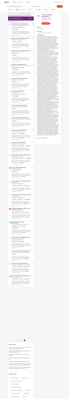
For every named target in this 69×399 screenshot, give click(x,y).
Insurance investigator (16, 393)
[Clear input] (29, 6)
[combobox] (18, 6)
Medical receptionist (15, 396)
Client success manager (16, 387)
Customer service (15, 377)
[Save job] (32, 23)
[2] (24, 340)
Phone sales (29, 390)
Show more (26, 33)
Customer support (15, 384)
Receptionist (26, 393)
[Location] (42, 6)
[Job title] (17, 6)
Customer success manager (17, 390)
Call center (25, 377)
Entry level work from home (17, 381)
